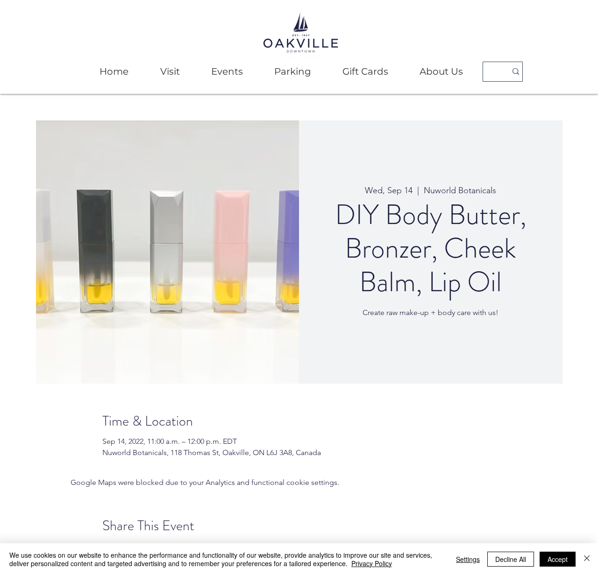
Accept (558, 559)
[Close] (586, 559)
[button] (169, 72)
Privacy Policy (371, 563)
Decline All (510, 559)
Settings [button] (468, 559)
